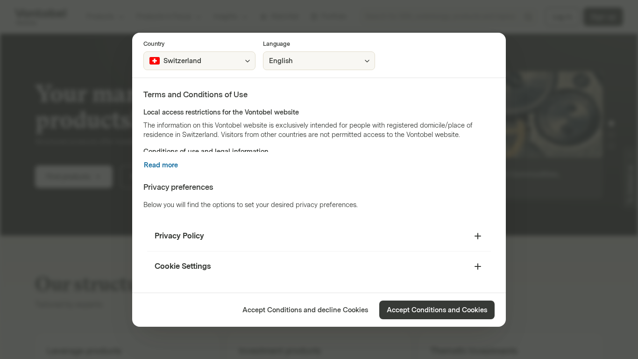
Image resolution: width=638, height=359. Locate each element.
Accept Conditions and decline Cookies (305, 310)
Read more (161, 165)
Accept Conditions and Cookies (437, 310)
